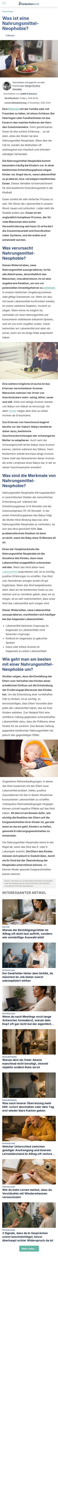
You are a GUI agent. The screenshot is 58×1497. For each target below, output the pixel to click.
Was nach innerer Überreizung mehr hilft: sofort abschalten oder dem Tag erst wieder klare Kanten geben (28, 1107)
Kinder (12, 410)
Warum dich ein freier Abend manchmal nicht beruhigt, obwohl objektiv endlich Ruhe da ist (25, 1063)
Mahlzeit (13, 108)
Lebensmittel (9, 571)
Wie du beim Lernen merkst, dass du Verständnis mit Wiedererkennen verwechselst (27, 1193)
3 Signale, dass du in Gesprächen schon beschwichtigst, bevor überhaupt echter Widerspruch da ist (27, 1236)
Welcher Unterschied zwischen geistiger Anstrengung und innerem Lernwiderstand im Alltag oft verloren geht (28, 1150)
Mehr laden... (29, 1248)
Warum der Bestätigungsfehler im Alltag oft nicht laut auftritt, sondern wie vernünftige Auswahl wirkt (27, 933)
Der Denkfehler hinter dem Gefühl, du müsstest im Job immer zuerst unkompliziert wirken (27, 977)
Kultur (5, 927)
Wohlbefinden (9, 1057)
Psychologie (7, 11)
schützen (49, 287)
